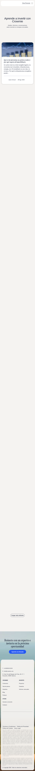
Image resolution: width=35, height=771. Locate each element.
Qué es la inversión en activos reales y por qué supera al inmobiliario (17, 61)
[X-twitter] (9, 708)
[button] (32, 3)
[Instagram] (12, 708)
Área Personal (26, 3)
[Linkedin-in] (6, 708)
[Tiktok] (15, 708)
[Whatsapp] (3, 708)
